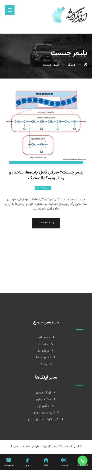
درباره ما (43, 351)
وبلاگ (43, 364)
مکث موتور (43, 399)
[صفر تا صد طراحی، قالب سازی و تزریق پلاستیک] (69, 14)
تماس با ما (43, 357)
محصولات (43, 337)
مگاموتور (43, 406)
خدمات (43, 344)
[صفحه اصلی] (85, 65)
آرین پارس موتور (43, 413)
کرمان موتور (43, 392)
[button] (82, 461)
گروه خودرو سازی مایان (43, 419)
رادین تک (15, 446)
